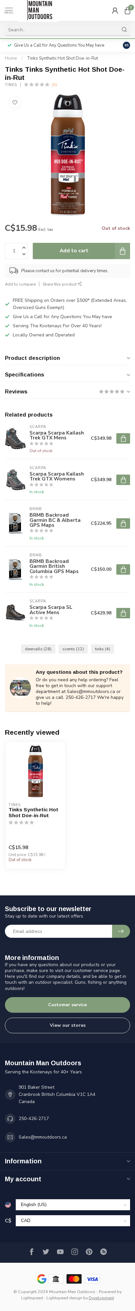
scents (73, 649)
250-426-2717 (34, 1118)
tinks (102, 649)
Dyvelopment (101, 1298)
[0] (127, 10)
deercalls (38, 649)
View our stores (68, 1025)
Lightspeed (32, 1298)
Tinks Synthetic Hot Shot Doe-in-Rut (62, 58)
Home (11, 58)
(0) (54, 84)
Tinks (11, 85)
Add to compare (20, 284)
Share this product (60, 284)
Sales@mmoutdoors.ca (43, 1137)
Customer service (67, 1005)
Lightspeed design (64, 1298)
